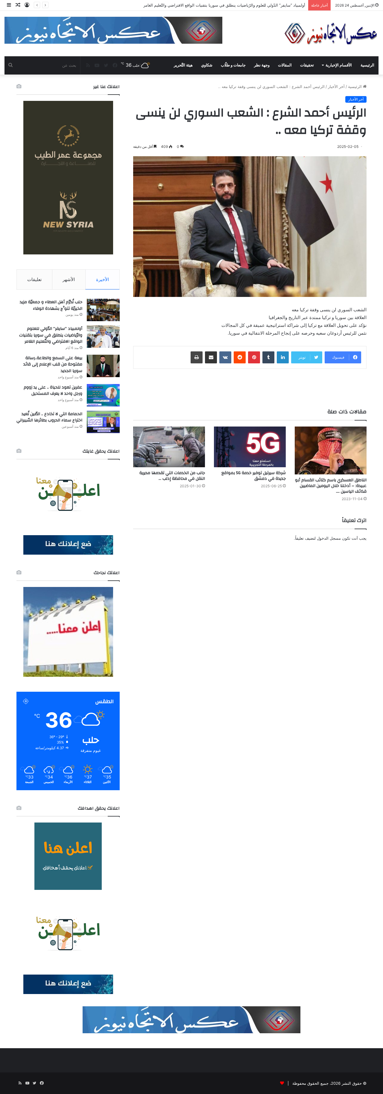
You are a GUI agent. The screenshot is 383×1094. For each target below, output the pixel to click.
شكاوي (206, 65)
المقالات (285, 65)
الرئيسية (367, 65)
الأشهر (69, 279)
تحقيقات (307, 65)
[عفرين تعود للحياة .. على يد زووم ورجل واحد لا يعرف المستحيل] (103, 395)
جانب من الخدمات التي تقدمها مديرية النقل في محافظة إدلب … (172, 475)
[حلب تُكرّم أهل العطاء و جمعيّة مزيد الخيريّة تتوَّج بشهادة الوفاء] (103, 310)
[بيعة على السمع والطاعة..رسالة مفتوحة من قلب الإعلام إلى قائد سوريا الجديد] (103, 366)
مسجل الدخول (329, 538)
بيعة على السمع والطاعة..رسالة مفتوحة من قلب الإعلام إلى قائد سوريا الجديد (241, 5)
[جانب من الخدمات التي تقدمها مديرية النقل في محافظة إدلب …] (169, 447)
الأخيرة (102, 279)
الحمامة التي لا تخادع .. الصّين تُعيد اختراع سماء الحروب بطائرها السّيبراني (49, 417)
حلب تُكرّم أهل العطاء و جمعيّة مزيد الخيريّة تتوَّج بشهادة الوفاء (51, 305)
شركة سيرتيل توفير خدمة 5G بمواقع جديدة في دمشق (253, 475)
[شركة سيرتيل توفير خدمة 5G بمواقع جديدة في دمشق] (250, 447)
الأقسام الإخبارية (339, 65)
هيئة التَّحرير (183, 65)
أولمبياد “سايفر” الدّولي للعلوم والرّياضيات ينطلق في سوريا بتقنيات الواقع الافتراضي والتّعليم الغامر (50, 335)
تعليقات (34, 279)
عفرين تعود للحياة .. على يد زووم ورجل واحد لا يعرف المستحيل (53, 390)
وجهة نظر (262, 65)
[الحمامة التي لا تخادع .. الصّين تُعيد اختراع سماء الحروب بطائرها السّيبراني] (103, 422)
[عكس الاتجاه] (331, 33)
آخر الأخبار (336, 86)
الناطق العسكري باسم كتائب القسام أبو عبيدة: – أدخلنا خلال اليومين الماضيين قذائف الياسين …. (331, 485)
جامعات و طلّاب (233, 65)
